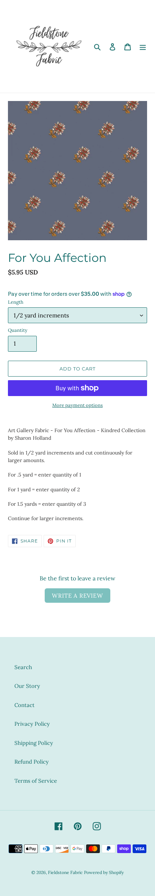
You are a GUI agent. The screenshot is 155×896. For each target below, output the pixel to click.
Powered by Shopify (104, 872)
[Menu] (142, 46)
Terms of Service (35, 780)
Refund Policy (31, 761)
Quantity (17, 330)
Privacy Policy (32, 723)
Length (15, 302)
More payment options (77, 405)
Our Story (27, 685)
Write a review (77, 595)
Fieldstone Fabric (65, 872)
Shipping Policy (33, 742)
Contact (24, 705)
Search (23, 667)
